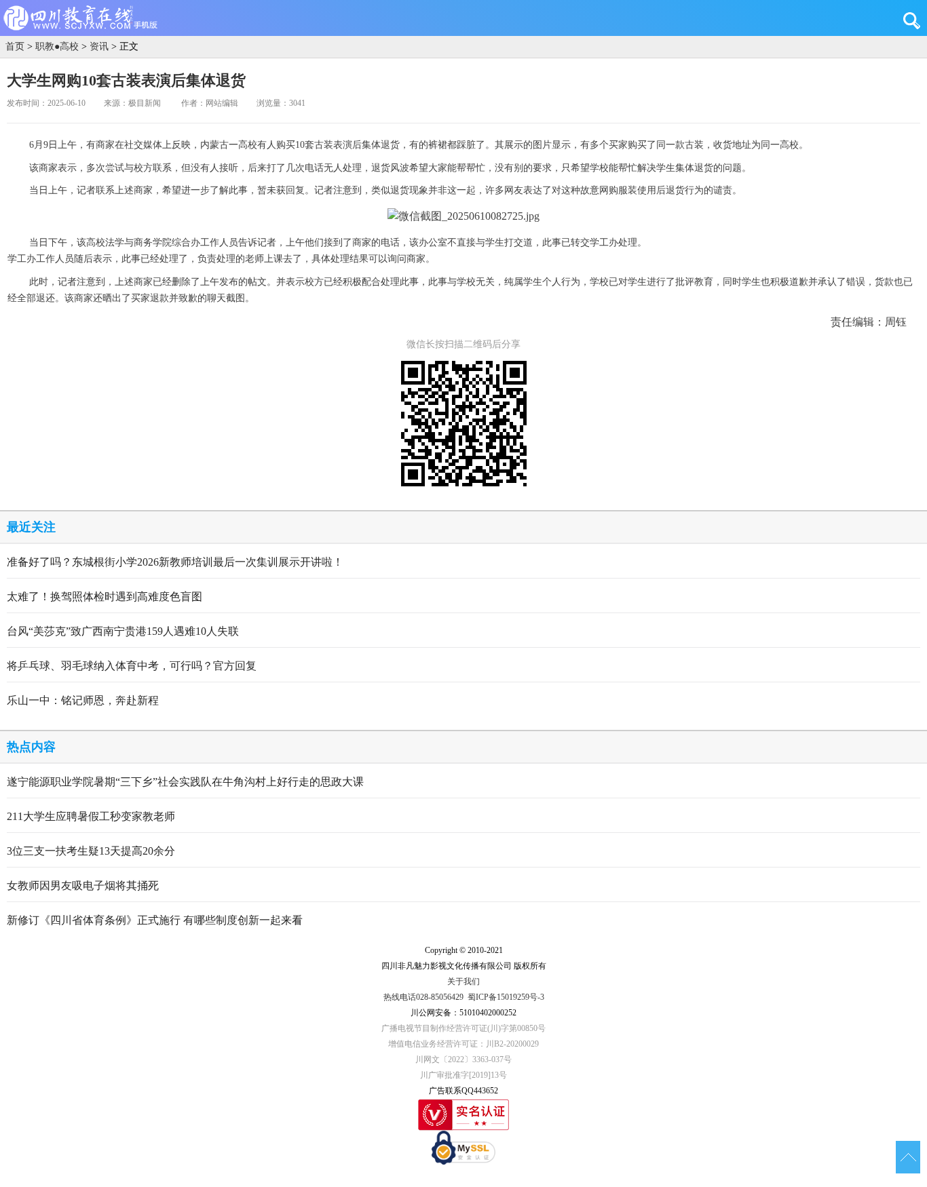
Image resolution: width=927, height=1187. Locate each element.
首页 (14, 46)
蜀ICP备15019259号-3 (506, 997)
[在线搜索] (915, 20)
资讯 (99, 46)
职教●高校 (57, 46)
